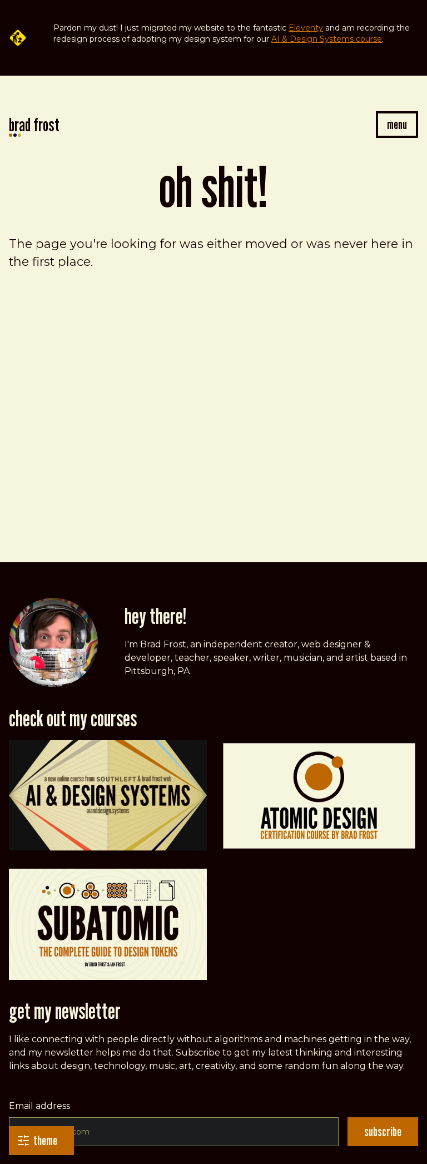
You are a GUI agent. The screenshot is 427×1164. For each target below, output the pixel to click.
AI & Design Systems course (326, 39)
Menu (397, 124)
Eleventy (306, 28)
